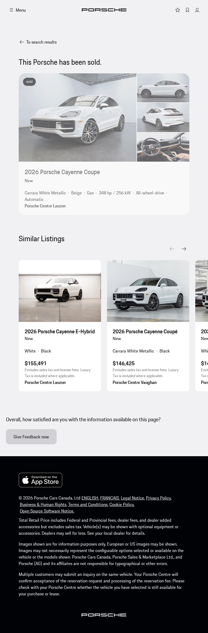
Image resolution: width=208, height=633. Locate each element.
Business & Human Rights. (43, 504)
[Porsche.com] (104, 9)
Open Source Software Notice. (47, 511)
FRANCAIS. (110, 498)
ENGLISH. (90, 498)
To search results (41, 42)
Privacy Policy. (158, 498)
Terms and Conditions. (88, 504)
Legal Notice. (133, 498)
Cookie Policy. (121, 504)
